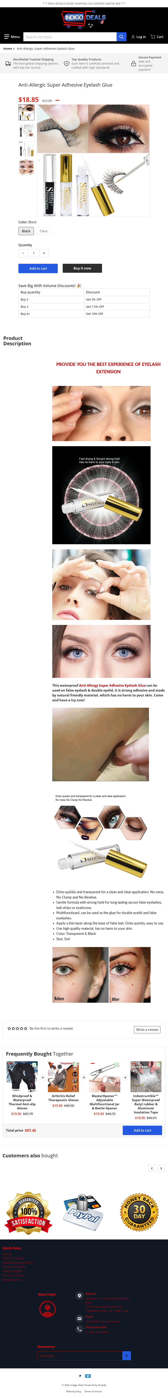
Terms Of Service (14, 1267)
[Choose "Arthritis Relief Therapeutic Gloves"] (75, 1065)
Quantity (25, 245)
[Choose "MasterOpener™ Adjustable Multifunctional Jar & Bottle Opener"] (117, 1065)
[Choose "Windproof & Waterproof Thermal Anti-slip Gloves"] (34, 1065)
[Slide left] (39, 160)
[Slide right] (147, 160)
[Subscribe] (126, 1355)
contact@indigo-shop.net (102, 1321)
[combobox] (74, 36)
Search (7, 1254)
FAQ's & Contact (13, 1258)
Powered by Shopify (95, 1385)
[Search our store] (121, 36)
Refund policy (11, 1280)
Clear (44, 231)
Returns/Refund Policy (17, 1262)
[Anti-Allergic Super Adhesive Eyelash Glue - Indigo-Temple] (26, 112)
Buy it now (82, 268)
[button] (12, 36)
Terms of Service (13, 1275)
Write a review (147, 1029)
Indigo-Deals (77, 1385)
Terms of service (93, 1391)
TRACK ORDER (12, 1271)
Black (26, 231)
